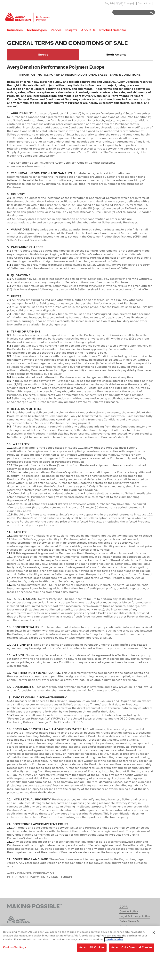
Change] (129, 3)
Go (149, 12)
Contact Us (144, 3)
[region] (80, 941)
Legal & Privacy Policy (134, 916)
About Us (88, 30)
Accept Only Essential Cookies (131, 947)
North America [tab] (116, 54)
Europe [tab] (43, 54)
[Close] (153, 932)
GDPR (123, 907)
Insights (71, 30)
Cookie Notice (114, 939)
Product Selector (112, 30)
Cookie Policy (128, 911)
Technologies (37, 30)
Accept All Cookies (91, 947)
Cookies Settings (14, 947)
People (56, 30)
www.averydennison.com (28, 166)
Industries (15, 30)
